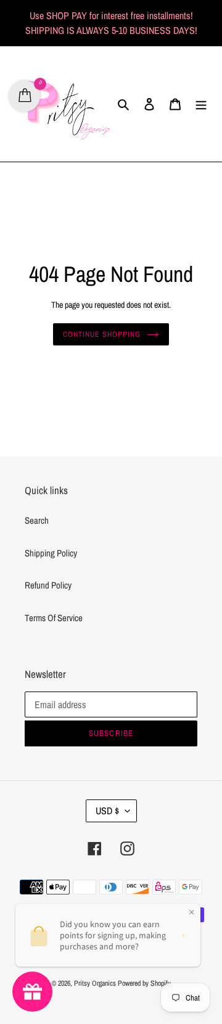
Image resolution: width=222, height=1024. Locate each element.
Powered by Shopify (144, 983)
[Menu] (201, 104)
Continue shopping (102, 334)
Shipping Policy (51, 553)
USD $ (107, 810)
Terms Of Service (54, 617)
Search (37, 520)
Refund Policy (48, 585)
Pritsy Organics (95, 983)
